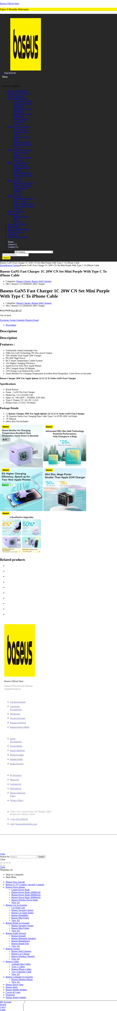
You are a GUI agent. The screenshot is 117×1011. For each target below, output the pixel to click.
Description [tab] (8, 331)
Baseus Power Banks (15, 887)
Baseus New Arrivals (15, 882)
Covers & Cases (13, 992)
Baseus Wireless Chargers (23, 956)
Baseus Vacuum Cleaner (22, 910)
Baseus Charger (13, 265)
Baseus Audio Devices (16, 933)
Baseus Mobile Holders (16, 989)
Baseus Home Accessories (17, 923)
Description (11, 325)
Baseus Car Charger (20, 954)
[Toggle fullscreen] (4, 862)
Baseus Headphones (20, 941)
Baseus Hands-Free (20, 943)
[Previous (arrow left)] (1, 865)
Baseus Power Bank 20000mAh (26, 895)
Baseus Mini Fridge (20, 918)
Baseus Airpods (18, 936)
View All (15, 902)
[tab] (61, 325)
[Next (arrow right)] (4, 865)
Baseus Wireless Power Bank (24, 900)
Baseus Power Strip (14, 984)
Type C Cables (18, 966)
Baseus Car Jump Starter (22, 913)
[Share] (7, 862)
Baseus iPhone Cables (21, 969)
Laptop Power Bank (20, 889)
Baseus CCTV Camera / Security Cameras (25, 884)
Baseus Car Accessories (16, 905)
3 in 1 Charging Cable (21, 972)
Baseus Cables (12, 961)
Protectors (10, 995)
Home (3, 265)
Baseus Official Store (9, 3)
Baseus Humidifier (19, 915)
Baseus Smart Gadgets (16, 997)
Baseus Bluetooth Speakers (23, 938)
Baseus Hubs (12, 987)
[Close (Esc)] (10, 862)
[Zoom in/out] (1, 862)
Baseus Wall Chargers (42, 281)
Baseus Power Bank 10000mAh (26, 892)
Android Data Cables (21, 964)
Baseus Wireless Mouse (22, 979)
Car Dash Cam (18, 907)
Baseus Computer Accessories (19, 977)
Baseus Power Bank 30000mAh (26, 897)
